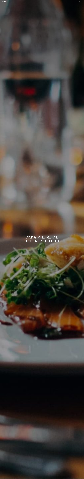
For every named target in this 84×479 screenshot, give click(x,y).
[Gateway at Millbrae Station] (5, 1)
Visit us (79, 1)
